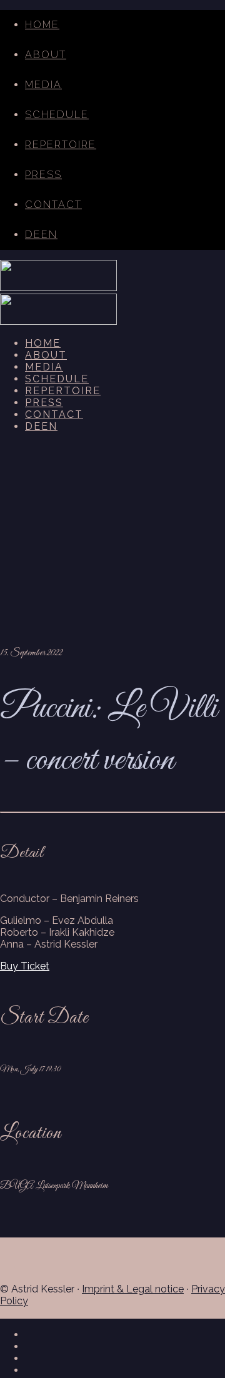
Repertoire (60, 145)
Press (43, 175)
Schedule (57, 115)
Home (42, 25)
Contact (53, 205)
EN (49, 234)
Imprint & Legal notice (133, 1289)
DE (33, 234)
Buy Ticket (24, 966)
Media (43, 85)
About (45, 55)
